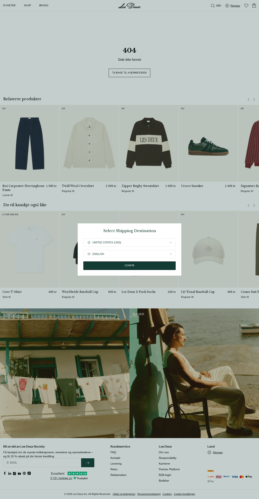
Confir (130, 265)
